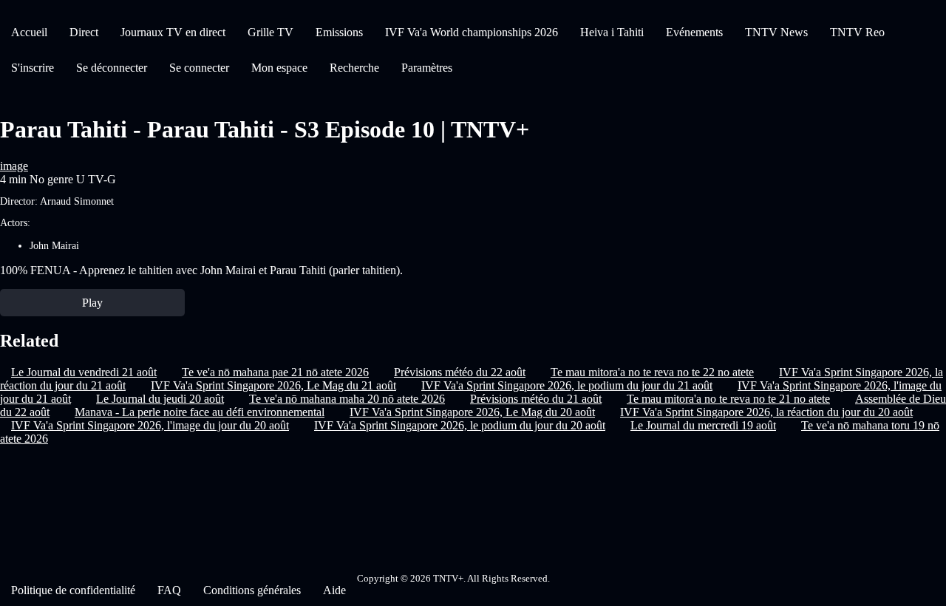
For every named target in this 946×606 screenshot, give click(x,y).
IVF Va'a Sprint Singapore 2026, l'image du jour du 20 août (150, 425)
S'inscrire (32, 67)
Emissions (339, 32)
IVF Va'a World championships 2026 (471, 32)
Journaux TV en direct (172, 32)
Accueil (29, 32)
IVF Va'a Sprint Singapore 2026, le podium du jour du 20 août (459, 425)
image (14, 166)
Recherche (354, 67)
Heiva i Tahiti (612, 32)
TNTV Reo (857, 32)
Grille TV (270, 32)
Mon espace (279, 67)
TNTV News (776, 32)
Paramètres (426, 67)
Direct (83, 32)
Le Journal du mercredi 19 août (703, 425)
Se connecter (199, 67)
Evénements (694, 32)
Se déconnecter (111, 67)
